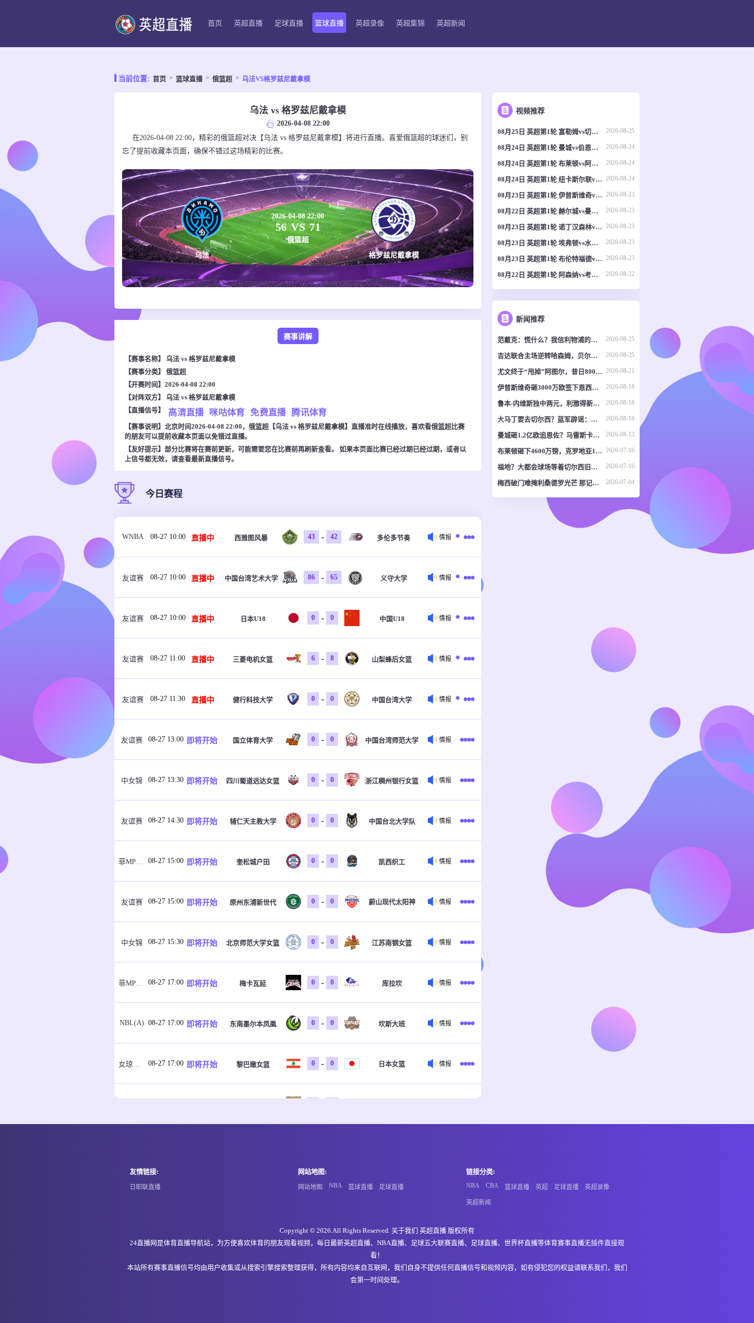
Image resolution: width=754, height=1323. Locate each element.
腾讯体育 (309, 412)
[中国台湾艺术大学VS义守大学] (467, 577)
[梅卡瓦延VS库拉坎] (467, 982)
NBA (335, 1185)
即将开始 (202, 740)
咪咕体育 (227, 412)
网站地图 (310, 1187)
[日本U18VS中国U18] (467, 618)
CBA (492, 1185)
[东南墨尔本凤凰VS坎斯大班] (467, 1023)
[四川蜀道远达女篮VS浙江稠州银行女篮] (467, 780)
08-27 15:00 (166, 861)
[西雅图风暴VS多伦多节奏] (467, 537)
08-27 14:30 (166, 820)
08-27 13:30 (166, 780)
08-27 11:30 (167, 699)
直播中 (202, 538)
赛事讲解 (298, 336)
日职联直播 (145, 1187)
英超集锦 (410, 23)
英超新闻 (450, 23)
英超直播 (248, 23)
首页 (215, 23)
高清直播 (186, 412)
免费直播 (268, 412)
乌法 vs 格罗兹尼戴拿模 (200, 359)
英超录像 (369, 23)
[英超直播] (153, 23)
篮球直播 (329, 23)
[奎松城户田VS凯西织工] (467, 861)
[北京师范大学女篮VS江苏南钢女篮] (467, 942)
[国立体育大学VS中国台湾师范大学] (467, 739)
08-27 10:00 (168, 536)
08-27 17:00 (166, 982)
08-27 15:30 (166, 942)
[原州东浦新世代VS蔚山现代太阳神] (467, 901)
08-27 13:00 (166, 739)
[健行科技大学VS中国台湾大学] (467, 699)
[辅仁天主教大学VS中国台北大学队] (467, 820)
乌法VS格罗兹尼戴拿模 (276, 79)
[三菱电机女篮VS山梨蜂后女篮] (467, 658)
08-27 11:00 (167, 658)
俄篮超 (222, 79)
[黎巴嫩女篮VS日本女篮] (467, 1063)
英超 (541, 1187)
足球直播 (288, 23)
